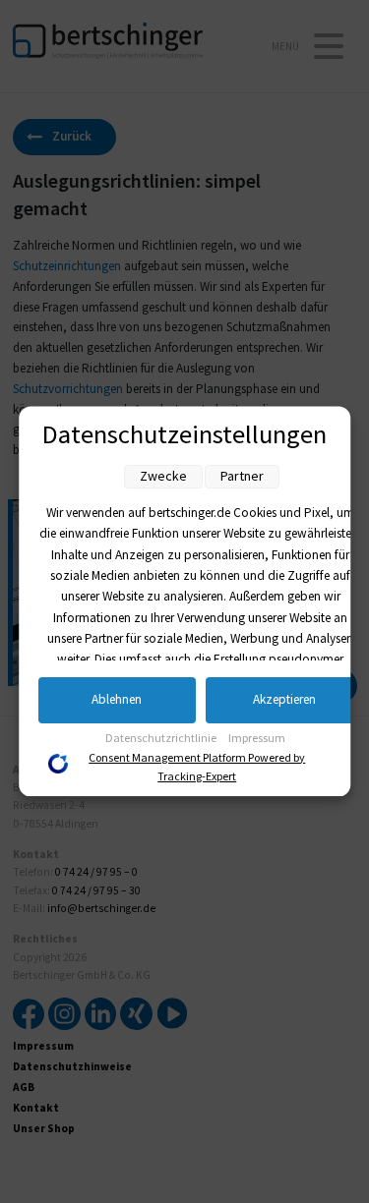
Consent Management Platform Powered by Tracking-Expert (198, 767)
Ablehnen (117, 700)
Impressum (256, 738)
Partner (242, 476)
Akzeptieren (284, 700)
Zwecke (163, 476)
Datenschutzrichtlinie (161, 738)
